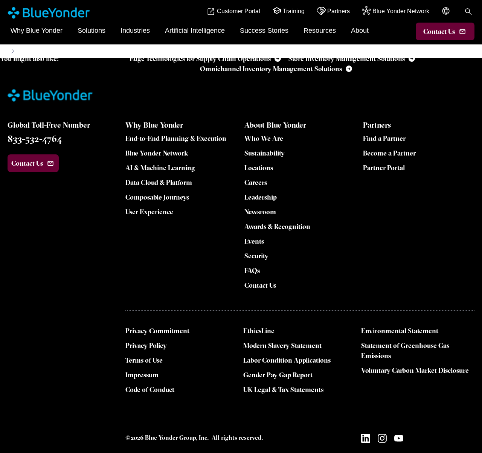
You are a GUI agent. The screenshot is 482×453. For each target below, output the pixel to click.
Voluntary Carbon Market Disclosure (415, 370)
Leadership (260, 197)
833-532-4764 (35, 138)
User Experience (149, 211)
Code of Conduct (149, 389)
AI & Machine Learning (160, 167)
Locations (258, 167)
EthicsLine (259, 330)
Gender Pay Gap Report (278, 375)
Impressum (142, 375)
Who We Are (263, 138)
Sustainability (264, 153)
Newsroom (260, 211)
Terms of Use (144, 360)
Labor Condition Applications (287, 360)
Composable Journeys (157, 197)
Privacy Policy (146, 345)
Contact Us (260, 285)
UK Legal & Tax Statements (283, 389)
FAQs (252, 270)
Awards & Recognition (277, 226)
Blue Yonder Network (156, 153)
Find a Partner (384, 138)
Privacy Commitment (157, 330)
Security (256, 256)
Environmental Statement (399, 330)
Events (254, 241)
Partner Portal (384, 167)
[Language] (446, 15)
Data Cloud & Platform (158, 182)
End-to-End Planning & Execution (175, 138)
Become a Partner (389, 153)
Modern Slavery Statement (282, 345)
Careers (255, 182)
